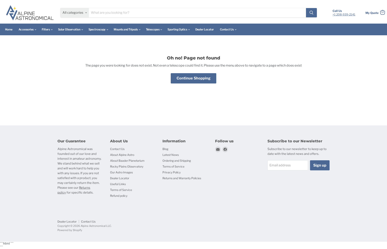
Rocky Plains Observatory (126, 166)
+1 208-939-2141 (344, 14)
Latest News (170, 154)
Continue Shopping (193, 78)
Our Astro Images (121, 172)
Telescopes (153, 29)
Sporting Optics (177, 29)
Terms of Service (121, 190)
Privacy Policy (171, 172)
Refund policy (118, 195)
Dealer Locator (204, 29)
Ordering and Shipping (176, 160)
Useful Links (118, 184)
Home (8, 29)
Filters (46, 29)
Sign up (319, 165)
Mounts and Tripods (126, 29)
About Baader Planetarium (127, 160)
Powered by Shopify (69, 230)
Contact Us (227, 29)
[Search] (311, 12)
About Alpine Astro (122, 154)
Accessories (26, 29)
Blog (165, 149)
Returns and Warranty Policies (181, 178)
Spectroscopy (97, 29)
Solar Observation (69, 29)
